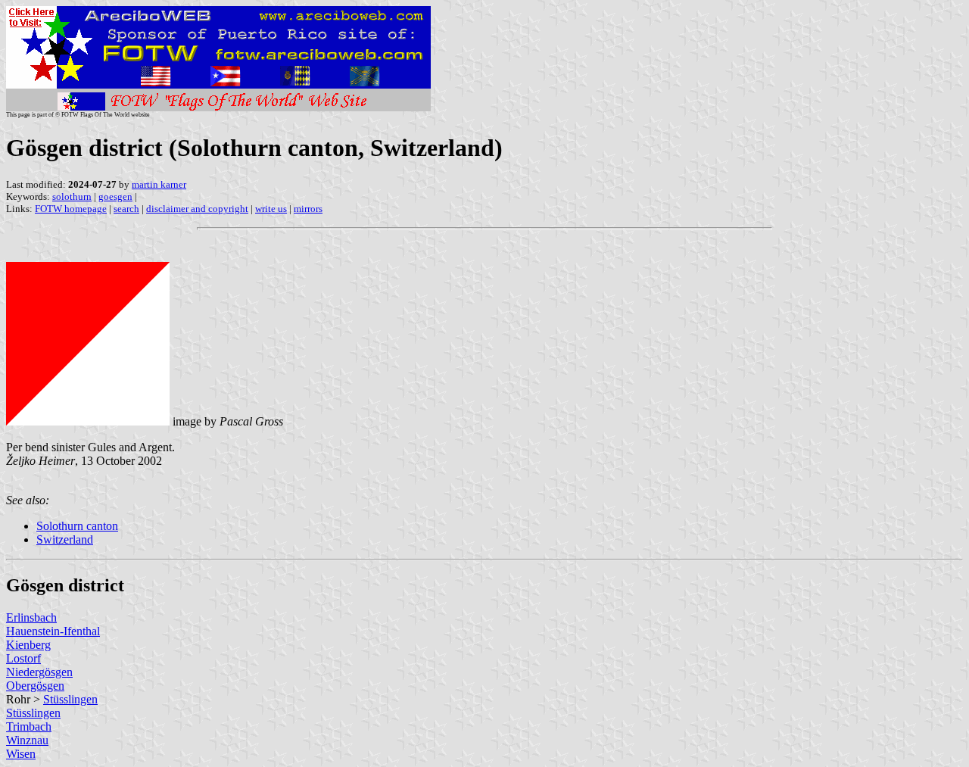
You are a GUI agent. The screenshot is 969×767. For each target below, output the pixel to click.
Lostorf (23, 658)
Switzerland (64, 539)
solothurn (72, 196)
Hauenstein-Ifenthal (53, 631)
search (126, 208)
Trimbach (28, 726)
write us (271, 208)
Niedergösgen (39, 672)
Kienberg (28, 644)
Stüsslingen (70, 699)
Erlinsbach (31, 617)
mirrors (308, 208)
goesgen (115, 196)
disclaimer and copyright (197, 208)
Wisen (21, 753)
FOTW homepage (71, 208)
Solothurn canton (77, 525)
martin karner (159, 184)
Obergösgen (35, 685)
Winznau (27, 740)
